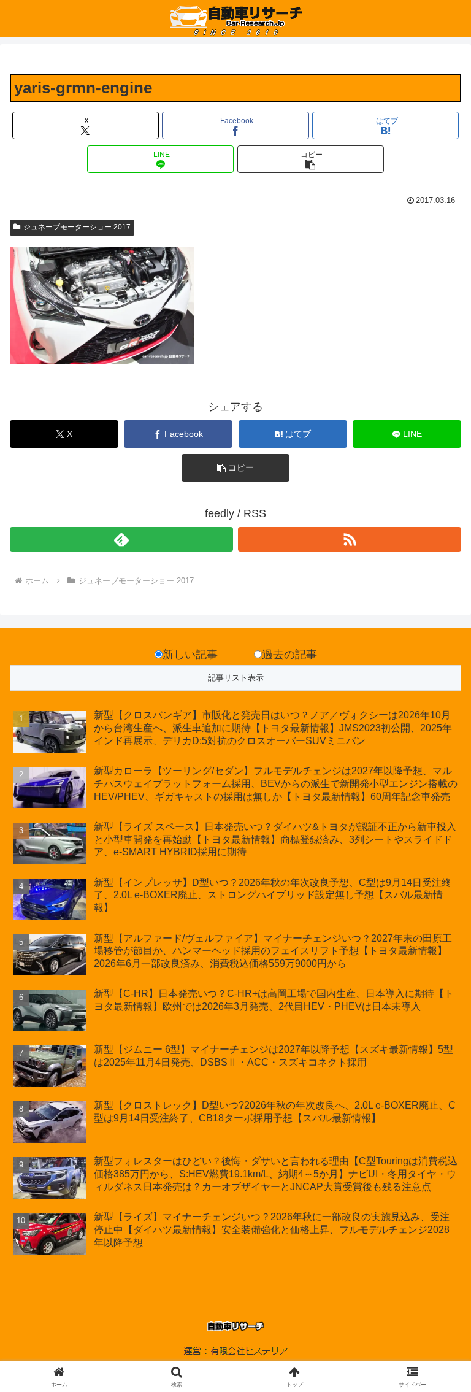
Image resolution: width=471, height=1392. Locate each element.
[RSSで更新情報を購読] (349, 539)
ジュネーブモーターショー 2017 (77, 227)
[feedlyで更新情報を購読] (121, 539)
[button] (310, 159)
